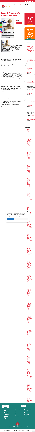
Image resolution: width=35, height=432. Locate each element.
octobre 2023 (29, 164)
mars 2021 (28, 196)
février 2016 (28, 261)
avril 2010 (28, 336)
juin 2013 (28, 295)
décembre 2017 (29, 237)
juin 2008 (28, 359)
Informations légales (10, 426)
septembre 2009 (29, 344)
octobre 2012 (29, 304)
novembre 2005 (29, 389)
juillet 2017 (28, 242)
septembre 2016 (29, 253)
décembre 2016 (29, 250)
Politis (18, 414)
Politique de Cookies (16, 426)
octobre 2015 (29, 265)
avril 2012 (28, 310)
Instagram (7, 414)
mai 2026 (28, 132)
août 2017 (28, 241)
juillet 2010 (28, 333)
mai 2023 (28, 169)
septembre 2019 (29, 215)
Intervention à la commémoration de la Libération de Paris (30, 45)
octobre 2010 (29, 330)
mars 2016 (28, 260)
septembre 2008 (29, 356)
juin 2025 (28, 143)
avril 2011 (28, 323)
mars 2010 (28, 337)
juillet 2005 (28, 393)
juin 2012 (28, 308)
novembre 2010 (29, 329)
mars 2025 (28, 146)
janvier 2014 (28, 288)
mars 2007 (28, 373)
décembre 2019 (29, 212)
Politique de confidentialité (24, 426)
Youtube (7, 416)
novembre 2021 (29, 188)
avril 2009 (28, 348)
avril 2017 (28, 246)
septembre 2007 (29, 369)
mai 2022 (28, 182)
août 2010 (28, 332)
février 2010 (28, 338)
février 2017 (28, 248)
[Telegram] (1, 28)
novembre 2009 (29, 342)
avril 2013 (28, 297)
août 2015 (28, 267)
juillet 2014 (28, 281)
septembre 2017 (29, 240)
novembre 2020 (29, 200)
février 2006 (28, 386)
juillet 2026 (28, 130)
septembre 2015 (29, 266)
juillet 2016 (28, 255)
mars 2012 (28, 311)
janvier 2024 (28, 160)
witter (7, 412)
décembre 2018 (29, 224)
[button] (13, 9)
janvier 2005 (28, 399)
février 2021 (28, 197)
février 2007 (28, 374)
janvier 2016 (28, 262)
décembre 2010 (29, 328)
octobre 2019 (29, 214)
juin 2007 (28, 371)
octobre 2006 (29, 378)
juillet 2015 (28, 268)
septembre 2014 (29, 279)
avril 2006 (28, 384)
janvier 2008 (28, 364)
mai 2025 (28, 144)
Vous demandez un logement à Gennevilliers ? (31, 82)
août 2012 (28, 306)
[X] (1, 23)
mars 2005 (28, 397)
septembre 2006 (29, 379)
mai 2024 (28, 156)
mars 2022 (28, 184)
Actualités (21, 4)
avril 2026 (28, 133)
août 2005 (28, 392)
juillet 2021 (28, 193)
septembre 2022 (29, 178)
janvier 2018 (28, 236)
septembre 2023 (29, 165)
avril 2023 (28, 170)
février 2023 (28, 172)
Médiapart (18, 416)
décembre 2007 (29, 365)
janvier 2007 (28, 375)
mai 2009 (28, 347)
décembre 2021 (29, 187)
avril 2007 (28, 372)
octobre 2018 (29, 226)
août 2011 (28, 319)
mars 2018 (28, 234)
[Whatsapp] (1, 25)
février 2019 (28, 222)
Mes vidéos (27, 4)
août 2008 (28, 357)
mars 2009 (28, 349)
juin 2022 (28, 181)
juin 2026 (28, 131)
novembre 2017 (29, 238)
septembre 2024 (29, 152)
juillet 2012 (28, 307)
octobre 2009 (29, 343)
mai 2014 (28, 283)
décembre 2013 (29, 289)
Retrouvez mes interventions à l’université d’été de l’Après (31, 55)
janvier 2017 (28, 249)
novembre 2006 (29, 377)
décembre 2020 (29, 199)
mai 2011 (28, 322)
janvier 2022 (28, 186)
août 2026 (28, 129)
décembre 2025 (29, 138)
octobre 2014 (29, 278)
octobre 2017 (29, 239)
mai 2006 (28, 383)
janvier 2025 (28, 147)
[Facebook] (25, 1)
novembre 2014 (29, 277)
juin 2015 (28, 269)
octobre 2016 (29, 252)
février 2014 (28, 287)
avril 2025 (28, 145)
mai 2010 (28, 335)
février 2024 (28, 159)
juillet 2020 (28, 205)
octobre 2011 (29, 317)
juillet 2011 (28, 320)
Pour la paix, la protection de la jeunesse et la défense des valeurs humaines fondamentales (31, 103)
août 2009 (28, 345)
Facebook (7, 410)
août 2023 (28, 166)
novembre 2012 (29, 303)
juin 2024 (28, 155)
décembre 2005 (29, 388)
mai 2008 (28, 360)
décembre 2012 (29, 302)
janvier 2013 (28, 301)
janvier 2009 (28, 351)
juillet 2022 (28, 180)
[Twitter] (27, 1)
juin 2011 (28, 321)
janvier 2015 (28, 275)
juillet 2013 (28, 294)
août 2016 (28, 254)
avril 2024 (28, 157)
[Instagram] (32, 1)
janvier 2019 (28, 223)
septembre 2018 (29, 227)
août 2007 (28, 370)
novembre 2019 (29, 213)
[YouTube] (29, 1)
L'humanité (19, 409)
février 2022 (28, 185)
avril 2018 (28, 233)
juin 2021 (28, 194)
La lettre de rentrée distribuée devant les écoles (30, 48)
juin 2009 (28, 346)
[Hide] (0, 33)
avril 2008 (28, 361)
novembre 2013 (29, 290)
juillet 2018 (28, 229)
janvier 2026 (28, 137)
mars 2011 (28, 324)
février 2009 (28, 350)
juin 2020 (28, 206)
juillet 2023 (28, 167)
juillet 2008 (28, 358)
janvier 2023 (28, 173)
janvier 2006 (28, 387)
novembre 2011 (29, 316)
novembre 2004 (29, 401)
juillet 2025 (28, 142)
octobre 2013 (29, 291)
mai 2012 (28, 309)
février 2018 (28, 235)
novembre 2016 (29, 251)
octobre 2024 (29, 151)
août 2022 (28, 179)
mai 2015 (28, 270)
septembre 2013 (29, 292)
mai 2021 (28, 195)
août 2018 (28, 228)
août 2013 (28, 293)
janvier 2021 (28, 198)
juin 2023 (28, 168)
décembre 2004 (29, 400)
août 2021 (28, 192)
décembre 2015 (29, 263)
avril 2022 (28, 183)
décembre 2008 (29, 352)
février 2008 (28, 363)
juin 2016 (28, 256)
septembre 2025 (29, 141)
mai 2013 (28, 296)
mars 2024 (28, 158)
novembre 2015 (29, 264)
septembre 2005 (29, 391)
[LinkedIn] (30, 1)
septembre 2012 (29, 305)
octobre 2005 (29, 390)
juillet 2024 (28, 154)
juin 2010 (28, 334)
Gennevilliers (15, 4)
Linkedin (7, 418)
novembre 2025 (29, 139)
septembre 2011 (29, 318)
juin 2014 (28, 282)
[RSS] (1, 27)
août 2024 (28, 153)
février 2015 (28, 274)
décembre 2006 (29, 376)
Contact (20, 6)
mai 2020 (28, 207)
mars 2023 (28, 171)
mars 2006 (28, 385)
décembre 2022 (29, 174)
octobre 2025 (29, 140)
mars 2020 (28, 209)
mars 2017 (28, 247)
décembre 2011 (29, 315)
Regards (18, 411)
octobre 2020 (29, 201)
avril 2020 (28, 208)
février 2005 (28, 398)
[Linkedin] (1, 30)
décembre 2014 (29, 276)
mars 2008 (28, 362)
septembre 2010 (29, 331)
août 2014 (28, 280)
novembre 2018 (29, 225)
